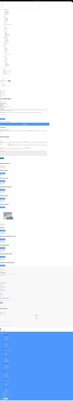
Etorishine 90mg (4, 245)
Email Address (1, 147)
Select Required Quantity (26, 147)
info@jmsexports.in (2, 275)
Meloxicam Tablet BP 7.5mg (7, 236)
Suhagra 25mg (4, 195)
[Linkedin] (1, 115)
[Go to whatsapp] (2, 399)
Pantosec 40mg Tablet (6, 253)
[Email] (2, 115)
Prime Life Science (2, 242)
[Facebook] (0, 115)
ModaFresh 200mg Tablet (7, 262)
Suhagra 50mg (4, 170)
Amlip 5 (2, 227)
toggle (72, 1)
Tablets (1, 96)
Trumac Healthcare (4, 84)
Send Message (1, 158)
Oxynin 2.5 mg (4, 178)
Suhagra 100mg (4, 204)
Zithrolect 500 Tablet (5, 186)
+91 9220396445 (2, 272)
